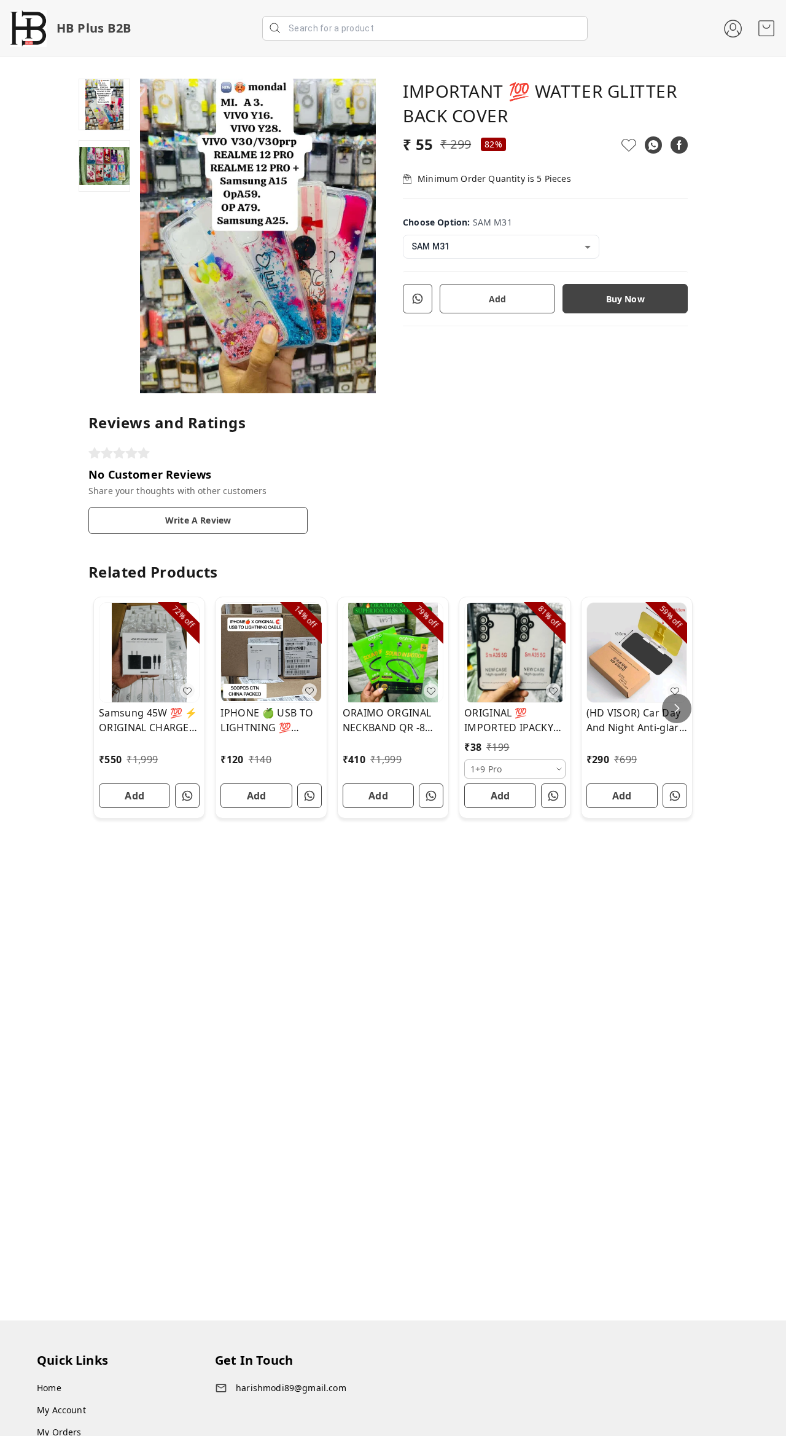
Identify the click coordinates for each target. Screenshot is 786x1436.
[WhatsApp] (653, 145)
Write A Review (198, 520)
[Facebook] (679, 145)
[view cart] (766, 28)
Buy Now (625, 299)
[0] (766, 28)
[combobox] (501, 247)
